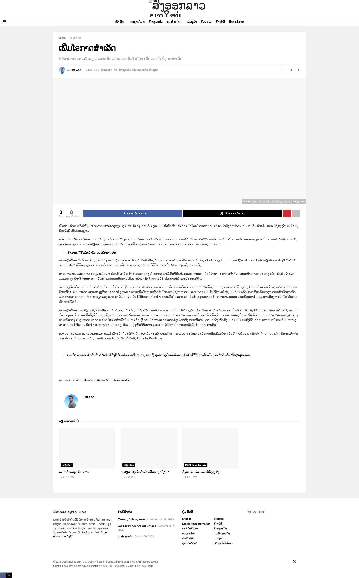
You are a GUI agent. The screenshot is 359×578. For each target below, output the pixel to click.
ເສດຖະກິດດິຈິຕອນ (223, 543)
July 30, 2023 (92, 70)
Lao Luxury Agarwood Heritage (137, 525)
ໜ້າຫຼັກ (119, 21)
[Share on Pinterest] (287, 213)
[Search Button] (354, 21)
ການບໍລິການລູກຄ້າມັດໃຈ (74, 472)
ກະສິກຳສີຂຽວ (190, 528)
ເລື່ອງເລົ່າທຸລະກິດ (121, 380)
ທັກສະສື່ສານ (236, 21)
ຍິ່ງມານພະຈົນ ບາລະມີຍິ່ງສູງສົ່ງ (200, 472)
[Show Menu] (4, 21)
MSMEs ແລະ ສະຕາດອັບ (195, 465)
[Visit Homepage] (179, 8)
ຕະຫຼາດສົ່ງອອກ (72, 380)
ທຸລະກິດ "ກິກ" (76, 38)
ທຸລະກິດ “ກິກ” (174, 21)
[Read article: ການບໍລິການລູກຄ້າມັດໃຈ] (87, 448)
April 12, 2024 (67, 477)
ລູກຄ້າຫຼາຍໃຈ (125, 536)
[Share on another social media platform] (296, 213)
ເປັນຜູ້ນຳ (192, 21)
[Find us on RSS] (304, 562)
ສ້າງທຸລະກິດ (156, 21)
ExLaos (76, 70)
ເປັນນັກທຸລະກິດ (140, 70)
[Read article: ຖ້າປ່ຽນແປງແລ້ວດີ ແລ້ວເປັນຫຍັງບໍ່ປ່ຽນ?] (149, 448)
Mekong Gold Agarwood (133, 519)
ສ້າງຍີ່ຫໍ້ (220, 21)
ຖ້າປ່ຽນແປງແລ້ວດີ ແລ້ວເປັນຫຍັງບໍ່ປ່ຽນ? (145, 472)
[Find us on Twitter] (294, 562)
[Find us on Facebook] (289, 562)
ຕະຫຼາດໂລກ (137, 21)
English (186, 518)
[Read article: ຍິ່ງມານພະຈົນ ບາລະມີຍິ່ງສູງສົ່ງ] (210, 448)
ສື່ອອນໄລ (206, 21)
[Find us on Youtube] (300, 562)
